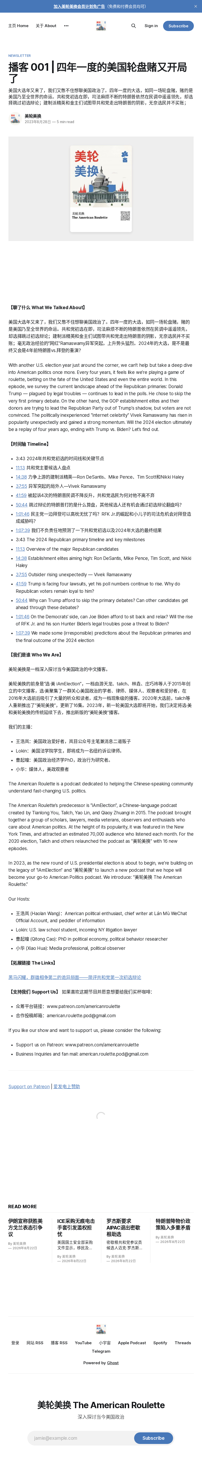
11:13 (20, 467)
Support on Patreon (29, 1086)
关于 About (46, 25)
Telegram (101, 1351)
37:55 (21, 486)
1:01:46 (22, 514)
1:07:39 (23, 530)
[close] (195, 6)
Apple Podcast (132, 1342)
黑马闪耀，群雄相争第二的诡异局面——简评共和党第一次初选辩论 (74, 977)
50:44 (22, 505)
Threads (183, 1342)
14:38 (21, 477)
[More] (66, 26)
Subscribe (178, 25)
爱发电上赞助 (66, 1086)
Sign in (151, 25)
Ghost (113, 1362)
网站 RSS (35, 1342)
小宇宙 (105, 1342)
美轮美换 (33, 116)
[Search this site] (133, 26)
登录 (15, 1342)
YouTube (83, 1342)
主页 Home (18, 25)
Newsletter (19, 55)
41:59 (21, 495)
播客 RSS (59, 1342)
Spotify (160, 1342)
